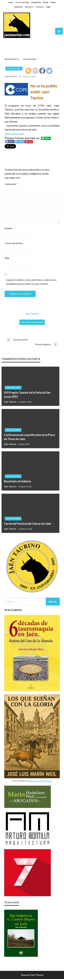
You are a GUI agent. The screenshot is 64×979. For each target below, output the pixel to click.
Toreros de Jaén (22, 2)
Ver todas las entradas (32, 322)
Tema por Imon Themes (32, 975)
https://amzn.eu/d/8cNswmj (39, 781)
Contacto (39, 7)
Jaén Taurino (12, 41)
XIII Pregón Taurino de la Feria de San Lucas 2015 (27, 394)
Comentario (11, 184)
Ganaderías (36, 2)
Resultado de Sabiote (17, 481)
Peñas (53, 2)
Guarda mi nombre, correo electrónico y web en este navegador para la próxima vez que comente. (31, 282)
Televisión (18, 7)
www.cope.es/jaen (14, 133)
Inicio (10, 2)
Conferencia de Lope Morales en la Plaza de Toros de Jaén (29, 436)
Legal (48, 7)
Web (7, 258)
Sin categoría (29, 59)
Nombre (8, 228)
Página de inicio (12, 59)
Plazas (45, 2)
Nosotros (29, 7)
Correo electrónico (14, 243)
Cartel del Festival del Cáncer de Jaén (27, 523)
